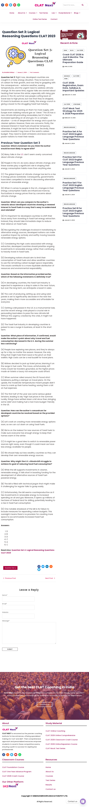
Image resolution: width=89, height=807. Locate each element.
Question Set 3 (10, 568)
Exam (65, 50)
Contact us (51, 789)
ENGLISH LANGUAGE (69, 127)
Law (53, 13)
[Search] (83, 5)
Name (4, 595)
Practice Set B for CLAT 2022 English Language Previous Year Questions (73, 212)
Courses (32, 13)
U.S (22, 154)
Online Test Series (40, 19)
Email (4, 604)
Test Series (43, 13)
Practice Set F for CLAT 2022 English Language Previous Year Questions (73, 186)
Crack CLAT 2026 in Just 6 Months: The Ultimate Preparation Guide (73, 58)
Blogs (76, 13)
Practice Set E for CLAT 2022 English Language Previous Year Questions (73, 160)
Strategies (76, 104)
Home (12, 13)
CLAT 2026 (80, 50)
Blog (71, 50)
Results (49, 785)
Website (5, 612)
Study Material (64, 13)
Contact (54, 19)
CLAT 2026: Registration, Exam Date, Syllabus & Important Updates (73, 86)
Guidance (67, 76)
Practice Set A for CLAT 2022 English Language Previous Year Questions (73, 135)
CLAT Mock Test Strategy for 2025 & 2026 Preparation (73, 111)
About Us (21, 13)
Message (6, 621)
